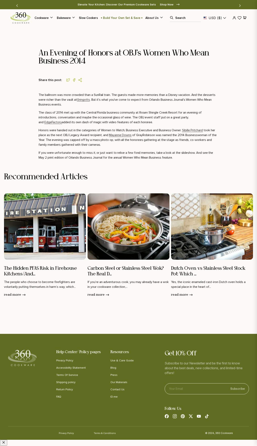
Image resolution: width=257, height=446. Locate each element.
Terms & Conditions (105, 433)
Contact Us (117, 389)
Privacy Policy (64, 360)
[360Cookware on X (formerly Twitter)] (191, 416)
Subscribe (237, 387)
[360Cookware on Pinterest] (183, 416)
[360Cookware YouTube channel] (199, 416)
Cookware (42, 18)
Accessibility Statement (71, 367)
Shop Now (167, 4)
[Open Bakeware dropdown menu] (73, 17)
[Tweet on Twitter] (69, 80)
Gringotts (83, 100)
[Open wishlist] (240, 17)
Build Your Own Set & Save (121, 18)
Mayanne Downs (120, 135)
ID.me (114, 396)
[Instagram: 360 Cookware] (175, 416)
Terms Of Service (67, 375)
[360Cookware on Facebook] (167, 416)
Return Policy (64, 389)
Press (113, 375)
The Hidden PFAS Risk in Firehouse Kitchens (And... (40, 271)
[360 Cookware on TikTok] (207, 416)
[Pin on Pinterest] (81, 80)
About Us (152, 18)
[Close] (3, 443)
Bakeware (64, 18)
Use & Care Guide (122, 360)
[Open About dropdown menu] (161, 17)
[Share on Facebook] (75, 80)
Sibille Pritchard (192, 130)
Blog (113, 367)
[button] (17, 6)
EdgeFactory (53, 122)
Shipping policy (65, 382)
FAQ (58, 396)
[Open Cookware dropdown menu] (51, 17)
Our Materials (118, 382)
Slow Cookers (88, 18)
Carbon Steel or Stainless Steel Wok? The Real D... (126, 271)
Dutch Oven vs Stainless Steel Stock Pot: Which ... (208, 271)
